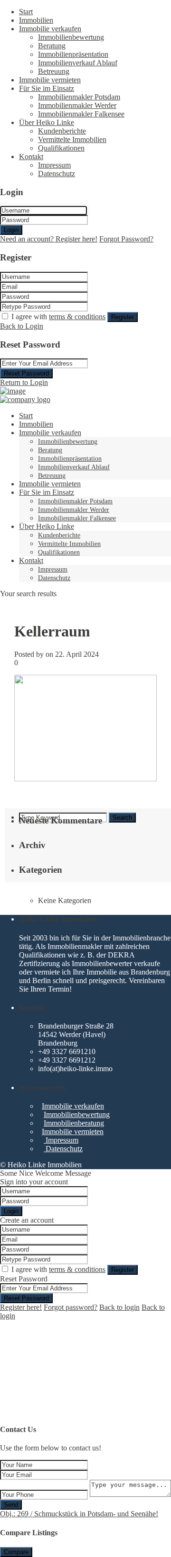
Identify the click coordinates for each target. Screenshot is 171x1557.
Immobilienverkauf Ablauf (77, 63)
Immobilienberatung (74, 1123)
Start (26, 12)
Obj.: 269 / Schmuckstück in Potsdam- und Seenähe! (79, 1514)
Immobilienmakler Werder (77, 105)
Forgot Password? (126, 239)
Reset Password (26, 373)
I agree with (58, 317)
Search (122, 817)
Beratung (52, 46)
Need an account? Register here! (48, 239)
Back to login (119, 1307)
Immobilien (36, 20)
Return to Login (24, 382)
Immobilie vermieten (50, 80)
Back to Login (21, 326)
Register (122, 317)
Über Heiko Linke (46, 122)
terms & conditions (77, 317)
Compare (16, 1552)
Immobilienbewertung (71, 37)
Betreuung (53, 71)
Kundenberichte (62, 131)
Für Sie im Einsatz (46, 88)
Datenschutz (56, 174)
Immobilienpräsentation (73, 54)
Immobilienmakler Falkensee (81, 114)
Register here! (21, 1307)
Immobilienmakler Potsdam (79, 97)
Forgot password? (70, 1307)
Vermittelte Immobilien (72, 139)
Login (11, 229)
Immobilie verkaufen (50, 29)
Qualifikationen (61, 148)
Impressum (54, 165)
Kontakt (31, 156)
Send (11, 1504)
